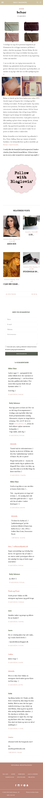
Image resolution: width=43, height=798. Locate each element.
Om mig (5, 774)
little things (11, 294)
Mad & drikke (33, 774)
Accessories (6, 239)
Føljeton (31, 777)
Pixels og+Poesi (13, 591)
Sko (19, 239)
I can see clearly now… (11, 284)
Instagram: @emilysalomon (21, 765)
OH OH (33, 294)
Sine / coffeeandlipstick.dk (18, 546)
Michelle (13, 444)
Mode (21, 9)
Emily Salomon (20, 2)
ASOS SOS (11, 244)
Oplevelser (21, 777)
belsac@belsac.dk (20, 424)
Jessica (10, 737)
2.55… (31, 234)
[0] (40, 2)
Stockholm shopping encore (31, 271)
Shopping (15, 239)
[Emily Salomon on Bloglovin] (21, 178)
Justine (10, 654)
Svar (35, 367)
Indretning (10, 777)
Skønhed (21, 774)
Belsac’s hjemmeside (10, 144)
